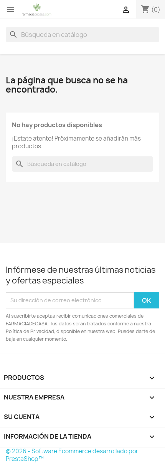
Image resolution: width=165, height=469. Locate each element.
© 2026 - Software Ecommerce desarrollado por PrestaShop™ (72, 455)
